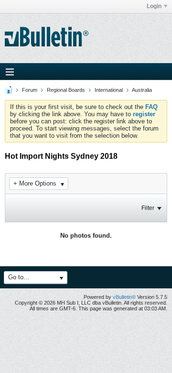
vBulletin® (124, 297)
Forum (29, 90)
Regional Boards (66, 90)
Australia (142, 90)
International (109, 90)
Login (154, 6)
